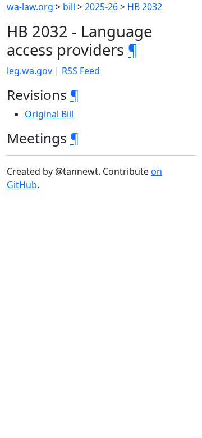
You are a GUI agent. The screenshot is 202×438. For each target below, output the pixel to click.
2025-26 (101, 7)
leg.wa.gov (29, 71)
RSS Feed (81, 71)
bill (69, 7)
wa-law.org (30, 7)
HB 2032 (144, 7)
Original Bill (49, 114)
